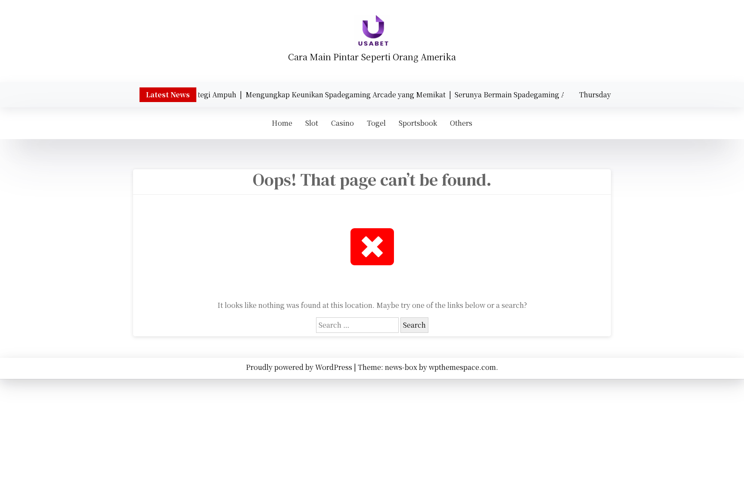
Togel (376, 123)
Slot (311, 123)
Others (461, 123)
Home (282, 123)
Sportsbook (418, 123)
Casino (342, 123)
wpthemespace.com (462, 367)
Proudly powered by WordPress (300, 367)
